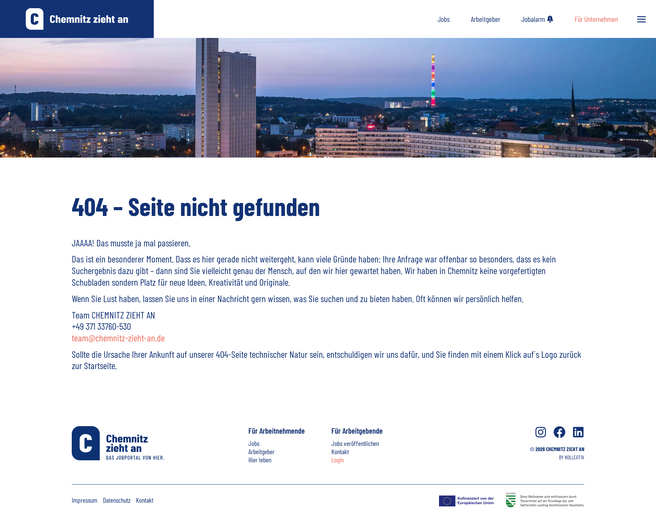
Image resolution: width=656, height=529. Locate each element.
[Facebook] (559, 432)
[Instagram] (541, 432)
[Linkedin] (578, 432)
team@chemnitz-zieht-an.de (118, 337)
